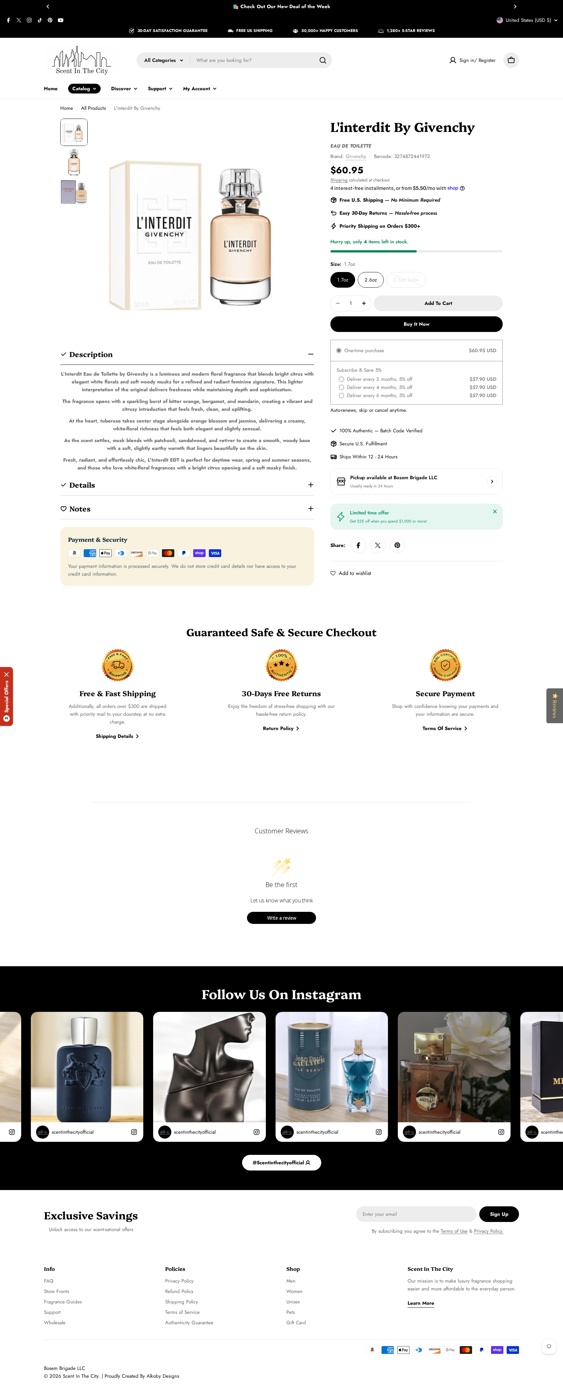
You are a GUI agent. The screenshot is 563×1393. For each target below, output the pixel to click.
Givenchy (356, 156)
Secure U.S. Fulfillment (363, 443)
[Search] (323, 60)
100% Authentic (356, 430)
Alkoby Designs (163, 1376)
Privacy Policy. (489, 1231)
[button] (48, 6)
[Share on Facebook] (358, 545)
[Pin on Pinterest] (397, 545)
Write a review (281, 918)
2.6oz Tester (409, 282)
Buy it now (416, 324)
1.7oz (342, 279)
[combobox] (234, 60)
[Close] (495, 511)
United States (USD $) (528, 20)
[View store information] (492, 481)
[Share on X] (378, 545)
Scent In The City (80, 1376)
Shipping (339, 180)
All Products (93, 108)
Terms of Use (454, 1231)
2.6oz (371, 279)
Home (66, 108)
